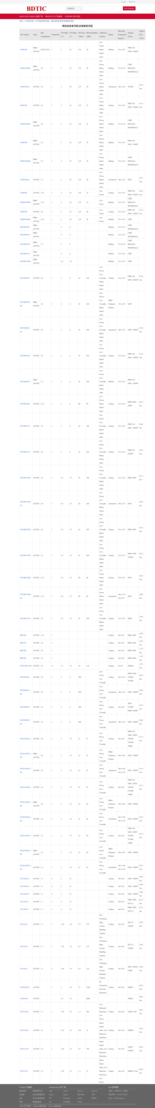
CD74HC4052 (25, 355)
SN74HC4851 (25, 677)
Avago (65, 1091)
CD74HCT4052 (25, 529)
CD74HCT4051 (25, 478)
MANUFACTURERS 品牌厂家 (31, 16)
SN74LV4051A (25, 738)
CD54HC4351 (25, 253)
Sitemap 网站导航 (39, 1106)
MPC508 (23, 650)
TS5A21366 (24, 1011)
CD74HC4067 (25, 404)
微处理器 (22, 1091)
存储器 (21, 1094)
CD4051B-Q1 (25, 87)
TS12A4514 (24, 901)
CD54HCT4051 (25, 261)
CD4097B (23, 212)
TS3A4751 (24, 968)
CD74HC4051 (25, 278)
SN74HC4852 (25, 707)
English (123, 2)
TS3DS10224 (24, 987)
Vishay (79, 1102)
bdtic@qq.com (119, 1098)
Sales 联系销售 (113, 1087)
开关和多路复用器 (42, 21)
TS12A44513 (24, 878)
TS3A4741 (24, 924)
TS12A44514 (24, 886)
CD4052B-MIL (25, 124)
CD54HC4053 (25, 244)
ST (50, 1102)
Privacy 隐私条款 (55, 1106)
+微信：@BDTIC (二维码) (118, 1091)
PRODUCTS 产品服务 (53, 16)
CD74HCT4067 (25, 577)
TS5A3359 (24, 1071)
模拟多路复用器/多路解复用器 (62, 21)
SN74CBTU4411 (26, 666)
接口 (21, 1098)
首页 (21, 21)
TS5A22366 (24, 1030)
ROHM (94, 1098)
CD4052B (23, 105)
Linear (51, 1094)
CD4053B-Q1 (25, 179)
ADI (50, 1091)
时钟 (21, 1102)
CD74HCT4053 (25, 555)
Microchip (80, 1094)
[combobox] (74, 8)
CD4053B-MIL (25, 161)
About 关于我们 (25, 1106)
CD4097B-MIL (25, 219)
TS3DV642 (24, 998)
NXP (93, 1094)
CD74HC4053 (25, 381)
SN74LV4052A (25, 787)
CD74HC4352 (25, 452)
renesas (79, 1098)
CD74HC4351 (25, 426)
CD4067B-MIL (25, 202)
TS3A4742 (24, 946)
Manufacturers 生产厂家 (57, 1087)
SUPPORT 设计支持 (72, 16)
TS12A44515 (24, 894)
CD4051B (23, 49)
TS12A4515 (24, 909)
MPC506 (23, 635)
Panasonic (66, 1098)
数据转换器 (37, 1102)
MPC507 (23, 643)
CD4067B (23, 193)
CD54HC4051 (25, 227)
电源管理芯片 (38, 1091)
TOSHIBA (66, 1102)
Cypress (80, 1091)
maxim (65, 1094)
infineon (94, 1091)
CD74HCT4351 (25, 618)
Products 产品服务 (25, 1087)
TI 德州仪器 (29, 21)
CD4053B (23, 142)
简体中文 (132, 2)
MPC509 (23, 658)
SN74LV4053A (25, 835)
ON (50, 1098)
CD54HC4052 (25, 234)
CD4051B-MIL (25, 68)
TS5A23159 (24, 1049)
